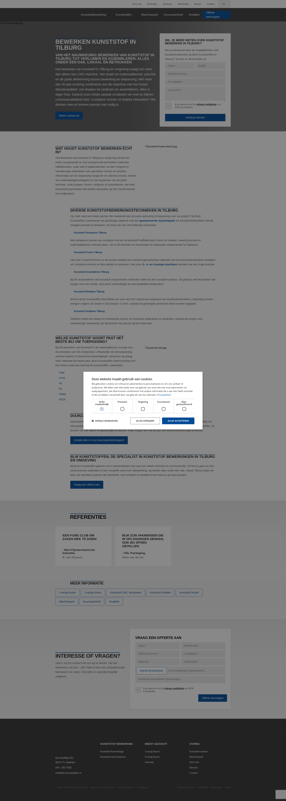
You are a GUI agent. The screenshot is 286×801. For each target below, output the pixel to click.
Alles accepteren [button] (178, 420)
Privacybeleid (164, 394)
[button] (105, 420)
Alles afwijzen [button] (145, 420)
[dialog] (143, 400)
